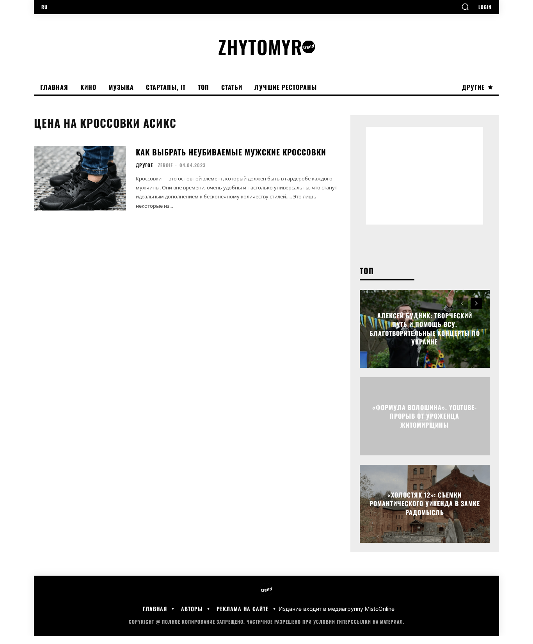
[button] (465, 7)
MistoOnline (379, 608)
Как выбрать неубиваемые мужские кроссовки (231, 152)
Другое (144, 165)
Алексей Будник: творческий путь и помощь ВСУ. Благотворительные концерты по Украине (425, 328)
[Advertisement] (424, 176)
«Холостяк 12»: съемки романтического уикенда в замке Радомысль (425, 503)
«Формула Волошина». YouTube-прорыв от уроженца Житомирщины (424, 416)
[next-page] (476, 303)
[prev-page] (462, 303)
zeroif (165, 165)
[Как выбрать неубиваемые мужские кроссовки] (80, 178)
